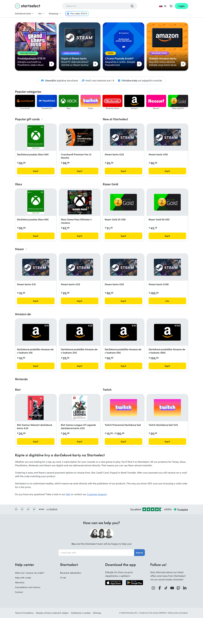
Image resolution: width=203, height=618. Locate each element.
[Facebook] (160, 588)
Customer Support (97, 494)
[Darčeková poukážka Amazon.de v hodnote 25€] (79, 332)
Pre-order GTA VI (78, 13)
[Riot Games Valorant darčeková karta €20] (36, 408)
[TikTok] (166, 588)
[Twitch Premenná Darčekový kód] (123, 407)
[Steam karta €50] (167, 137)
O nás (63, 577)
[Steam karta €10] (35, 267)
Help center (24, 564)
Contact (19, 592)
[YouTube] (172, 588)
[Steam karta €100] (167, 267)
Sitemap (97, 612)
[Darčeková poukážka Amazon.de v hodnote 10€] (35, 332)
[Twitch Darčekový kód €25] (167, 407)
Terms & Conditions (24, 612)
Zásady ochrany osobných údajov (52, 612)
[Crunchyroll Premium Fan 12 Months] (79, 137)
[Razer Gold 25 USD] (123, 202)
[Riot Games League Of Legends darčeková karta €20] (79, 408)
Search (139, 552)
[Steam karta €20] (123, 137)
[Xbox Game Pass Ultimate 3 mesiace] (80, 202)
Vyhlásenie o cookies (81, 612)
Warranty (19, 582)
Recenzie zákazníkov (70, 572)
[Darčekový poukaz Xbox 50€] (35, 137)
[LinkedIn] (185, 588)
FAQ (68, 494)
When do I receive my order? (29, 572)
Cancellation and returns (27, 587)
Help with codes (23, 577)
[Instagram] (153, 588)
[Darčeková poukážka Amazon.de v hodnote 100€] (167, 332)
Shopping (53, 13)
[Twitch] (178, 588)
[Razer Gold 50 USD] (167, 202)
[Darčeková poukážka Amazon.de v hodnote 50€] (123, 332)
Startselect (69, 564)
